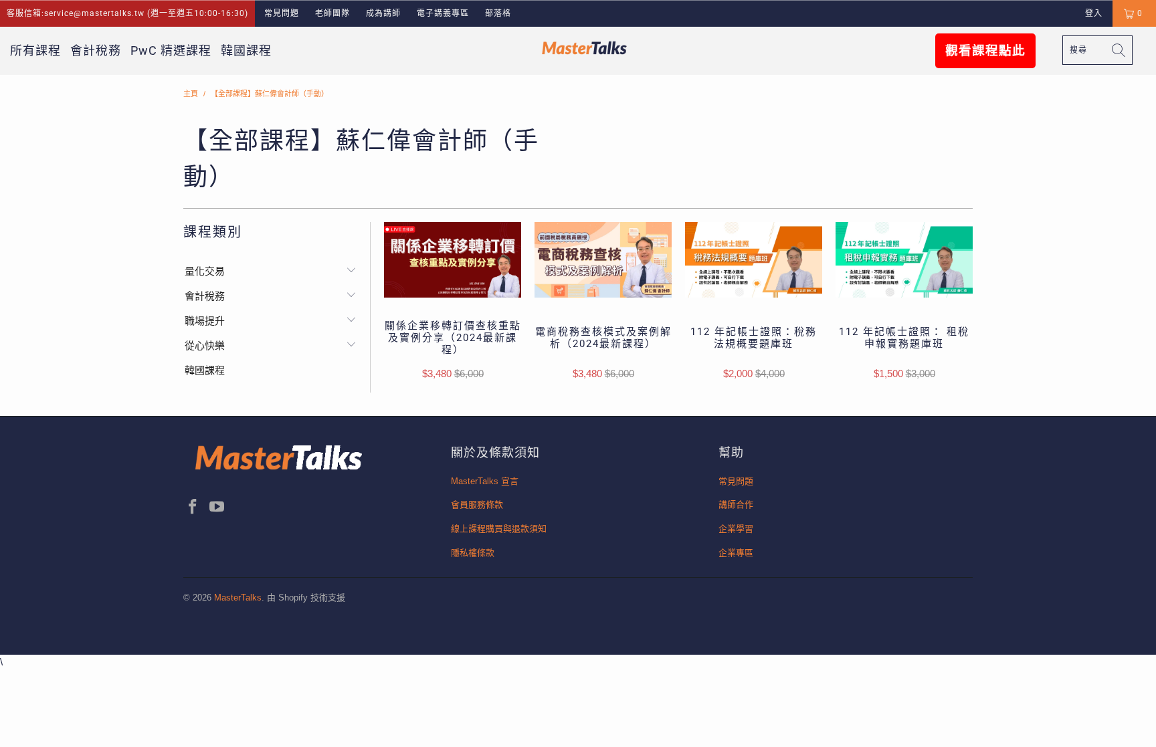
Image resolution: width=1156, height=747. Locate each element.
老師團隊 (332, 13)
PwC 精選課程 (170, 50)
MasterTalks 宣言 (484, 481)
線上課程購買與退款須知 (499, 529)
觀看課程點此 (985, 50)
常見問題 (281, 13)
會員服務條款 (477, 505)
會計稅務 (95, 50)
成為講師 (383, 13)
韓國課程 (246, 50)
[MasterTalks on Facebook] (193, 507)
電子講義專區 (443, 13)
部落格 (498, 13)
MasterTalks (238, 598)
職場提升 (205, 320)
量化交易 (205, 271)
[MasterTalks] (584, 48)
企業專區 (735, 553)
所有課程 (35, 50)
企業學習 (735, 529)
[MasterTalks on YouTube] (217, 507)
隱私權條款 (472, 553)
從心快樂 (205, 345)
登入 (1093, 13)
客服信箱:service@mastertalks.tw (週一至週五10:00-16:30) (127, 13)
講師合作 (735, 505)
